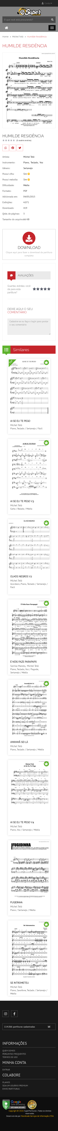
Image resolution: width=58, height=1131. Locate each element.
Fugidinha (16, 902)
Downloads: (8, 208)
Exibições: (7, 202)
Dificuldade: (8, 185)
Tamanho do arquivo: (12, 219)
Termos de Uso (10, 1057)
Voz (41, 162)
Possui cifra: (8, 173)
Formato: (6, 190)
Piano (26, 162)
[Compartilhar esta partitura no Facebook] (13, 148)
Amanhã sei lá (19, 742)
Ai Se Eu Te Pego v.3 (22, 501)
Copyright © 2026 (16, 1111)
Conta (47, 3)
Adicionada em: (9, 196)
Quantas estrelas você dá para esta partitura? (18, 289)
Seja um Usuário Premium (15, 1085)
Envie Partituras (11, 1088)
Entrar (6, 1069)
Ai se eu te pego (20, 421)
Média (26, 185)
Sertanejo (28, 168)
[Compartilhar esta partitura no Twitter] (20, 148)
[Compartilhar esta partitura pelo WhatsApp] (5, 148)
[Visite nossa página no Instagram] (5, 1013)
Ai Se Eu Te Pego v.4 (22, 822)
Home (5, 36)
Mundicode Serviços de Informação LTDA (37, 1116)
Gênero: (6, 168)
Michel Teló (17, 36)
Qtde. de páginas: (10, 213)
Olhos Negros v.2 (21, 576)
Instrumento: (8, 162)
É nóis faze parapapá (23, 661)
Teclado (34, 162)
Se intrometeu (19, 983)
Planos (6, 1082)
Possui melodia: (10, 179)
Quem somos (8, 1050)
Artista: (5, 156)
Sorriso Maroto (17, 665)
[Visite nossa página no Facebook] (14, 1013)
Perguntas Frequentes (14, 1054)
